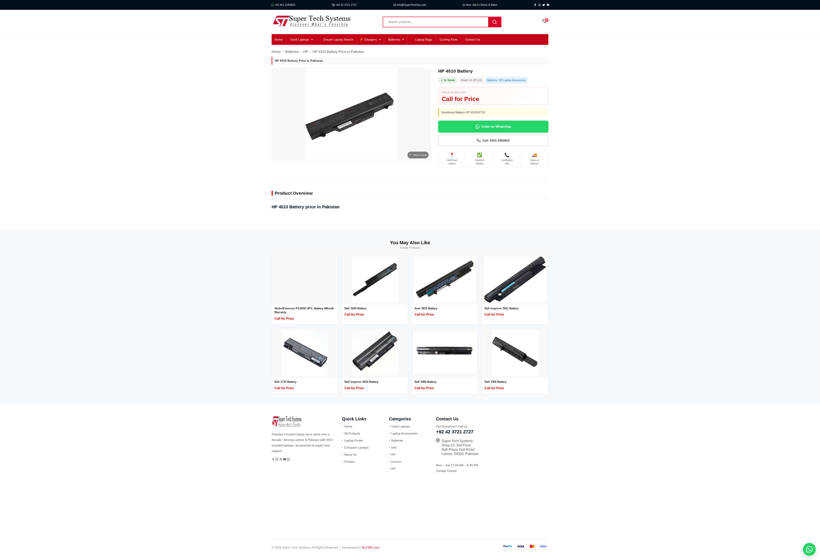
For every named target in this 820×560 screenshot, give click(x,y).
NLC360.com (370, 547)
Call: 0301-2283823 (496, 140)
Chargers (370, 39)
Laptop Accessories (514, 80)
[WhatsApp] (288, 459)
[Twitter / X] (281, 459)
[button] (809, 549)
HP (305, 52)
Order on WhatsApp (496, 126)
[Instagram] (277, 459)
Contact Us (472, 39)
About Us (350, 454)
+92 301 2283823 (285, 4)
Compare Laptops (356, 447)
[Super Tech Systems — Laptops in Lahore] (287, 425)
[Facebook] (273, 459)
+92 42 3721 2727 (346, 4)
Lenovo (396, 461)
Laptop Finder (353, 440)
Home (279, 39)
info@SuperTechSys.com (411, 4)
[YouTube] (285, 459)
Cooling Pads (449, 39)
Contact (349, 461)
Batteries (394, 39)
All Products (352, 433)
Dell (393, 447)
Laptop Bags (423, 39)
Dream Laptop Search (338, 39)
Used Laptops (299, 39)
